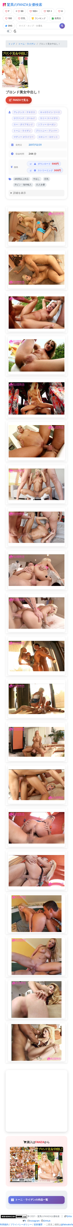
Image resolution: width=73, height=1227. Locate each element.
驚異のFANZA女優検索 (24, 5)
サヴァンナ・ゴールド (24, 118)
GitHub (46, 1220)
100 (10, 18)
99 (22, 11)
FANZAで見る (20, 100)
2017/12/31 (35, 144)
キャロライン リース (50, 112)
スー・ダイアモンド (23, 124)
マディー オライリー (23, 137)
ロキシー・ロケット (48, 137)
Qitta (69, 1216)
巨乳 (23, 18)
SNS (10, 25)
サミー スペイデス (49, 118)
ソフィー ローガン (47, 124)
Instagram (34, 1220)
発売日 (58, 18)
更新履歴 (38, 1224)
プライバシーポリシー (21, 1224)
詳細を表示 (19, 192)
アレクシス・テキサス (24, 112)
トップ (11, 43)
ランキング (40, 18)
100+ (35, 11)
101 (48, 11)
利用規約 (4, 1224)
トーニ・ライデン (26, 43)
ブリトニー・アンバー (46, 130)
